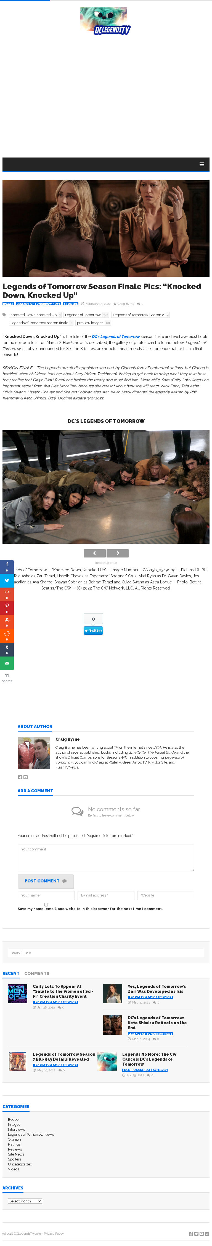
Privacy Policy (54, 1234)
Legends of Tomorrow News (39, 304)
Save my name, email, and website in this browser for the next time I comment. (90, 909)
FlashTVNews (66, 767)
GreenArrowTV (135, 762)
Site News (16, 1154)
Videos (13, 1169)
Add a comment (35, 791)
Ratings (14, 1144)
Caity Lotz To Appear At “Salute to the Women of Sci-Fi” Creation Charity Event (63, 991)
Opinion (14, 1139)
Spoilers (71, 304)
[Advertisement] (106, 107)
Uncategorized (20, 1164)
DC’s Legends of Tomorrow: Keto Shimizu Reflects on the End (157, 1023)
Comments (36, 974)
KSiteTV (115, 762)
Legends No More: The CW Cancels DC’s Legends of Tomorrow (149, 1059)
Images (8, 304)
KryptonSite (157, 762)
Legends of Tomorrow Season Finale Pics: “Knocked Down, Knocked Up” (101, 291)
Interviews (16, 1129)
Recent (11, 974)
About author (35, 727)
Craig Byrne (126, 304)
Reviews (15, 1149)
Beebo (13, 1119)
